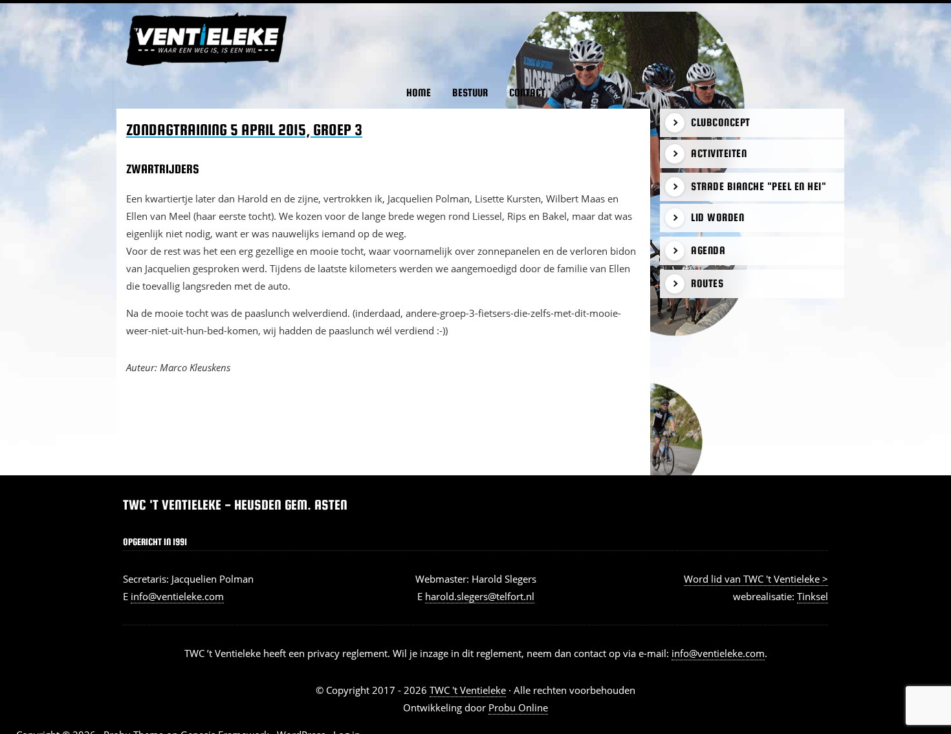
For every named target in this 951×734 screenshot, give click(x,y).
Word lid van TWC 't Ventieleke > (756, 578)
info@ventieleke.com (177, 596)
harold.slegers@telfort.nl (479, 596)
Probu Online (518, 707)
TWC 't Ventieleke (139, 12)
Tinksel (812, 596)
